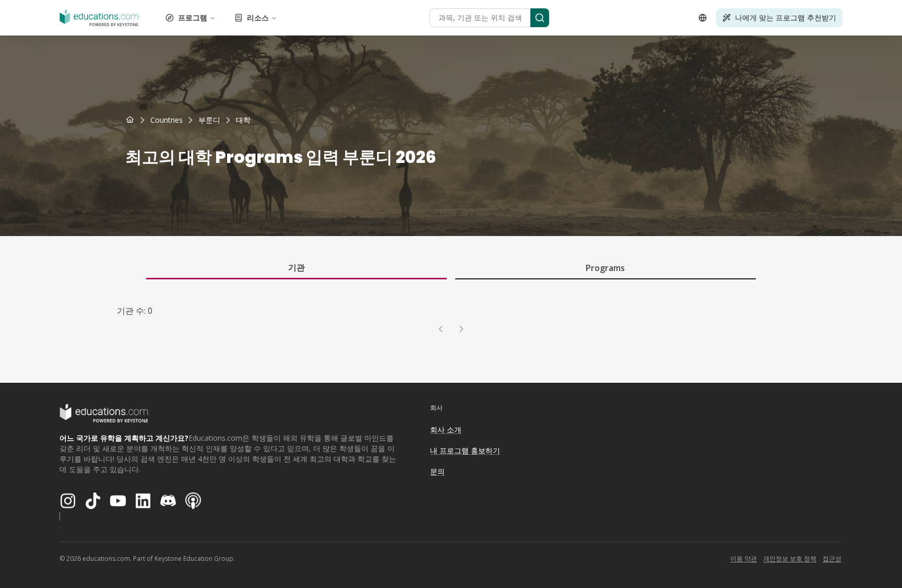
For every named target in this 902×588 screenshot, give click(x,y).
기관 (296, 267)
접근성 (832, 558)
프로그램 (192, 17)
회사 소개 (445, 429)
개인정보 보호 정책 (789, 558)
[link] (243, 120)
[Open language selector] (702, 17)
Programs (605, 268)
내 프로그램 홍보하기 (465, 450)
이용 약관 (743, 558)
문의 (437, 471)
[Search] (539, 17)
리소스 (258, 17)
